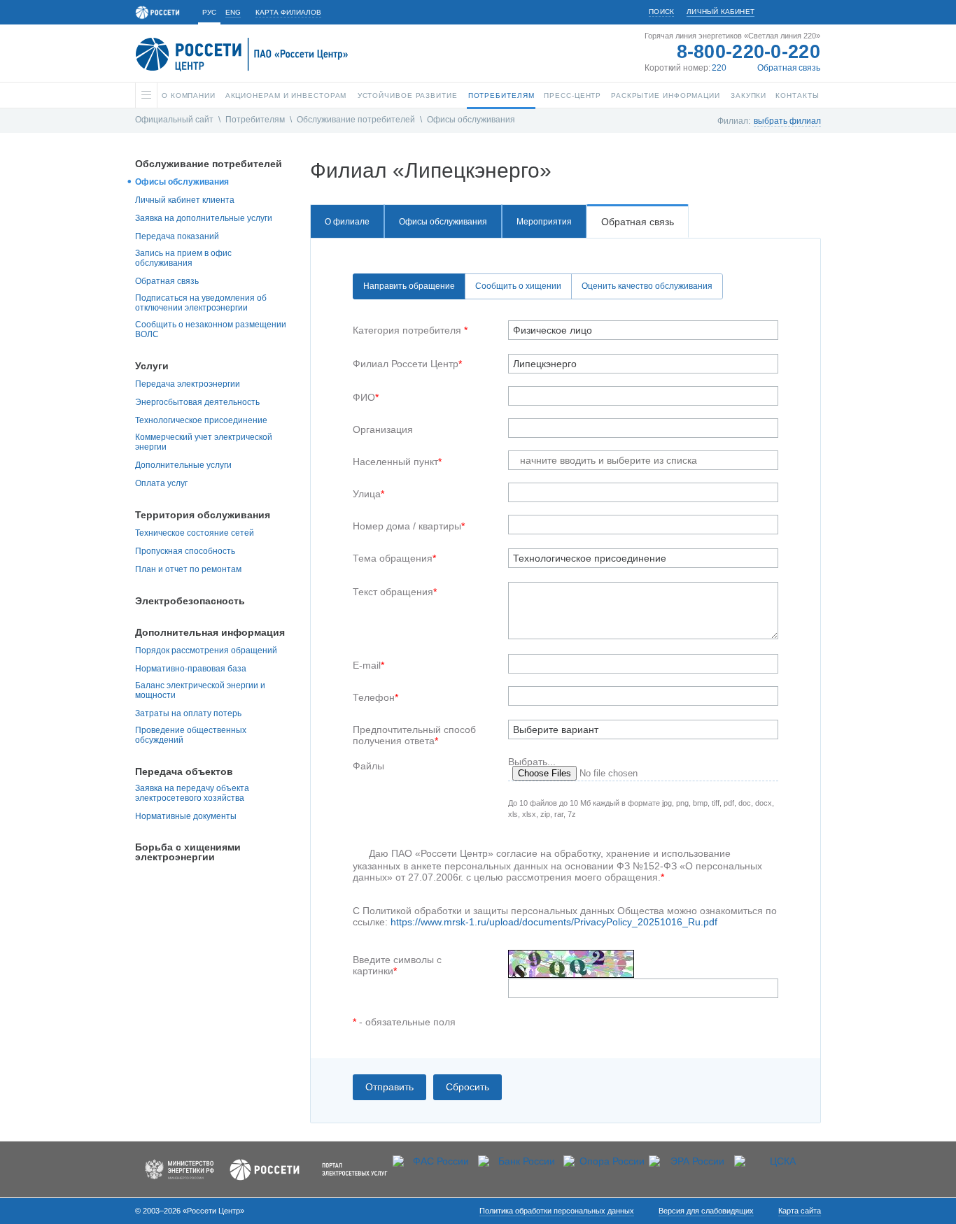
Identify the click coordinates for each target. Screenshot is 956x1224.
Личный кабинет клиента (184, 200)
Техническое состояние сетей (194, 533)
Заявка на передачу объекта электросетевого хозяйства (192, 793)
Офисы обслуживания (471, 119)
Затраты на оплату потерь (188, 713)
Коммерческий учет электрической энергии (203, 442)
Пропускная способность (185, 551)
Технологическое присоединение (201, 420)
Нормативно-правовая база (190, 669)
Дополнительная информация (210, 632)
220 (719, 68)
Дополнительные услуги (183, 465)
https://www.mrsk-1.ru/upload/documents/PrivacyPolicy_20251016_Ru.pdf (554, 921)
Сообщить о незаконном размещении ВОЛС (210, 329)
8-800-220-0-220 (749, 51)
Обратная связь (788, 68)
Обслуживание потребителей (356, 119)
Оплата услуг (161, 483)
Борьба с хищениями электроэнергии (188, 852)
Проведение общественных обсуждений (190, 735)
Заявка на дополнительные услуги (203, 218)
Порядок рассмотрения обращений (206, 650)
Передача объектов (184, 771)
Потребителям (255, 119)
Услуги (152, 366)
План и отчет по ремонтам (188, 569)
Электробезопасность (190, 601)
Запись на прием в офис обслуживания (183, 258)
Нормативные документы (186, 816)
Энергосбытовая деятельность (197, 402)
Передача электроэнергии (187, 384)
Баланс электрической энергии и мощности (200, 690)
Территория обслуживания (202, 515)
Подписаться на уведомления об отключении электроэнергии (201, 303)
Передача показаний (177, 236)
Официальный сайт (174, 119)
